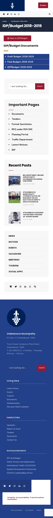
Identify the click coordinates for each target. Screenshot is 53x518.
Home (4, 21)
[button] (17, 38)
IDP (13, 149)
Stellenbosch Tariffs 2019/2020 (21, 465)
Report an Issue (13, 428)
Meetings (14, 259)
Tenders (16, 118)
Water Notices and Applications (21, 461)
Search (40, 86)
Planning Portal (20, 134)
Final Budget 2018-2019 (20, 61)
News (12, 235)
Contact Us (12, 440)
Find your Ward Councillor (18, 406)
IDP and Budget (14, 458)
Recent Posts (20, 165)
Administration (13, 403)
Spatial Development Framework (21, 469)
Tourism (13, 265)
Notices (13, 241)
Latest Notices (20, 144)
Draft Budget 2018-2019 (20, 56)
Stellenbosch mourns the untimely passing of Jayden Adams (33, 214)
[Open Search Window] (49, 14)
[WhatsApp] (18, 14)
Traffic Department (22, 139)
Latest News (13, 388)
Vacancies (15, 253)
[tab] (26, 56)
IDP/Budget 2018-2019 (19, 67)
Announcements (16, 510)
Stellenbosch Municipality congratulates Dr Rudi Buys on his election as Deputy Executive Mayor (31, 197)
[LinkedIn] (15, 14)
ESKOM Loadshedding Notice (20, 473)
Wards (38, 510)
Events (13, 247)
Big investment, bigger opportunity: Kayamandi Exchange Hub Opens (33, 178)
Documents (18, 113)
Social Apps (16, 271)
